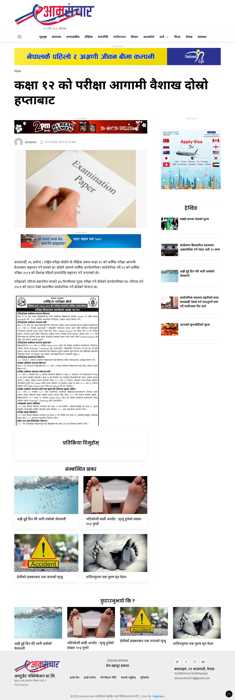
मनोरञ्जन (119, 37)
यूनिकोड (144, 677)
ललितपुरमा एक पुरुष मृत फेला (106, 577)
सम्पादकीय (72, 37)
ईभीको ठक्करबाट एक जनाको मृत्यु (40, 577)
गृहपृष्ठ (43, 37)
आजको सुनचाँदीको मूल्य (195, 324)
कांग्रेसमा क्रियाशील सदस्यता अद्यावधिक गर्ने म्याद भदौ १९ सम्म (200, 247)
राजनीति (103, 37)
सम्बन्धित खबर (81, 469)
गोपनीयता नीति (108, 677)
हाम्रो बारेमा (90, 677)
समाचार (56, 37)
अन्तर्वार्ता (148, 37)
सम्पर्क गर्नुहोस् (128, 677)
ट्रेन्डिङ (190, 208)
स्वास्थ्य (202, 37)
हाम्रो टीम (74, 677)
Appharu (158, 696)
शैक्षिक (89, 37)
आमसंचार (30, 142)
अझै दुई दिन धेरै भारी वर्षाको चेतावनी (41, 519)
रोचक (189, 37)
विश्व (177, 37)
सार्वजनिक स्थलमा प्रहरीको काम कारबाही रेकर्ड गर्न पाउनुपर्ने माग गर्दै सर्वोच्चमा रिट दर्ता (199, 301)
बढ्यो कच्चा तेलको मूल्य (194, 219)
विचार (134, 37)
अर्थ (161, 37)
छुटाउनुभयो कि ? (117, 601)
